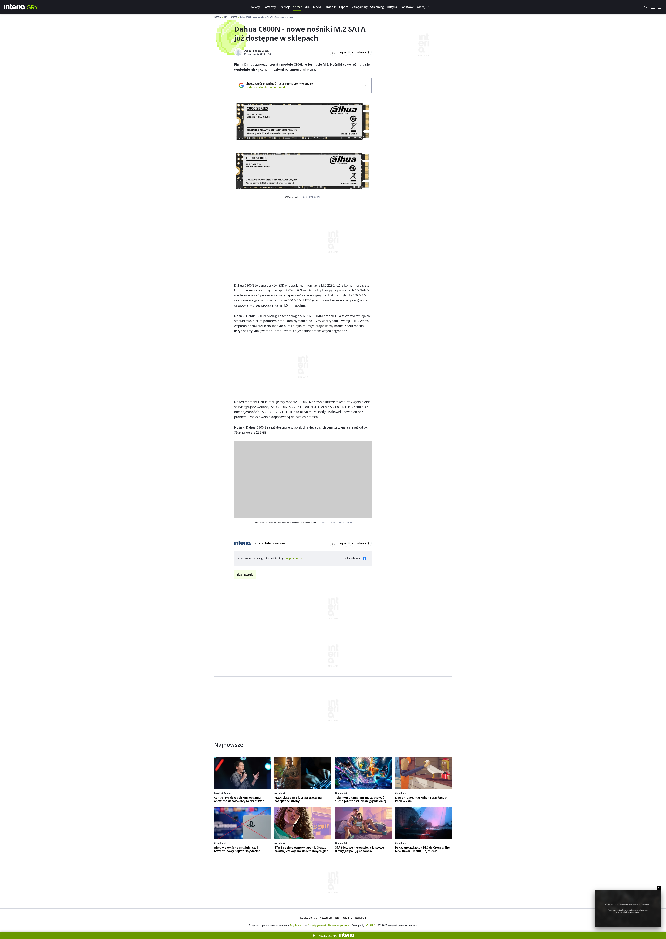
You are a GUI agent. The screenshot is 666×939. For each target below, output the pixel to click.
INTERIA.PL (370, 925)
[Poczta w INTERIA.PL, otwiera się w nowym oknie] (652, 7)
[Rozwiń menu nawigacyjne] (659, 7)
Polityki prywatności (317, 925)
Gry (225, 17)
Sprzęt (234, 17)
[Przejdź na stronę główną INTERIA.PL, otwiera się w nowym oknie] (14, 7)
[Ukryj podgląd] (659, 888)
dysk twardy (245, 575)
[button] (255, 7)
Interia (217, 17)
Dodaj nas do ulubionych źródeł (279, 87)
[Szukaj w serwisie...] (645, 7)
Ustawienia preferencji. (339, 925)
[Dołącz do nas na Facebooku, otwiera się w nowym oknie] (364, 558)
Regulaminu (296, 925)
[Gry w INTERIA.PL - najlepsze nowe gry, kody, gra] (32, 7)
